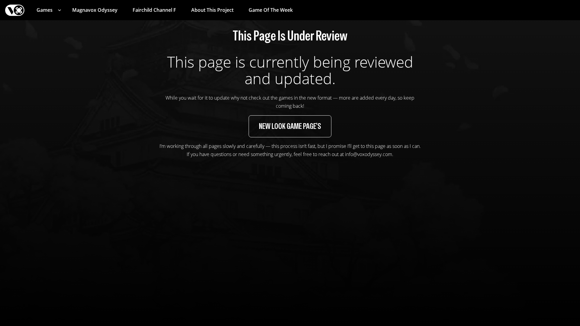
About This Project (212, 10)
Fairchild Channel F (154, 10)
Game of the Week (271, 10)
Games (45, 10)
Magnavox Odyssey (95, 10)
